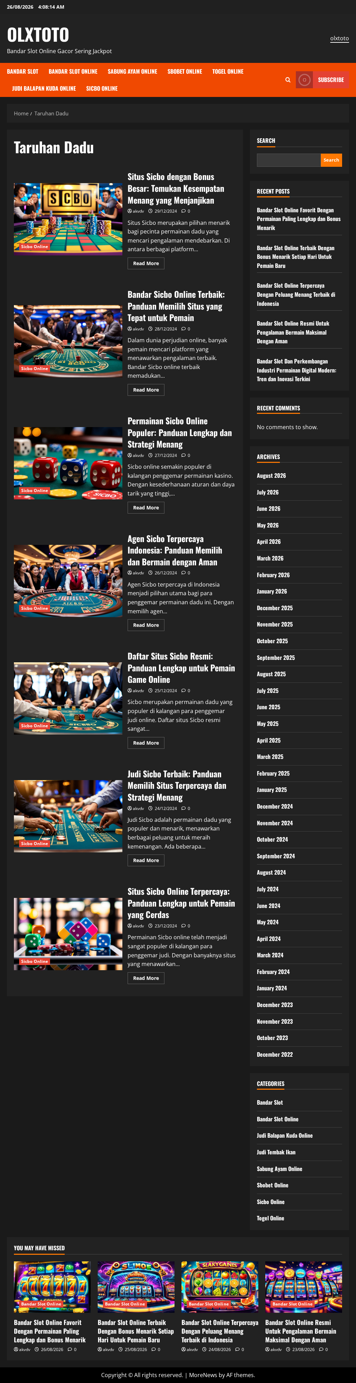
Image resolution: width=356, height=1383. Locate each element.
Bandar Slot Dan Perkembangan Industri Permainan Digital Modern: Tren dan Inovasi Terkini (296, 370)
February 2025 (273, 773)
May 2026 (268, 525)
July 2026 (268, 492)
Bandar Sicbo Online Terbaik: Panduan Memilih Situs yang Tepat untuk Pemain (68, 341)
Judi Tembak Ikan (276, 1152)
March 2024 (270, 955)
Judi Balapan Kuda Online (44, 88)
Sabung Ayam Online (132, 71)
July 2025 (267, 690)
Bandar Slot (22, 71)
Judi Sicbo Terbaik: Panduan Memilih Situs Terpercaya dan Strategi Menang (68, 816)
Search (266, 141)
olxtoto (339, 38)
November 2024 (275, 823)
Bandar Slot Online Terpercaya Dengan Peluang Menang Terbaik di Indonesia (296, 294)
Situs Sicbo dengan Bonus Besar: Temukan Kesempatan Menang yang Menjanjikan (68, 219)
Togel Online (227, 71)
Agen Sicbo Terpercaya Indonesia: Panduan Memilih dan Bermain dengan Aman (68, 581)
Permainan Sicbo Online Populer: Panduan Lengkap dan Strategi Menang (68, 463)
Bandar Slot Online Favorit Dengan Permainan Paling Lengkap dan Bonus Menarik (299, 219)
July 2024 (267, 889)
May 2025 (267, 723)
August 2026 (271, 475)
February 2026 (273, 575)
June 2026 (269, 508)
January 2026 (272, 591)
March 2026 (270, 558)
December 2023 (275, 1004)
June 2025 (268, 707)
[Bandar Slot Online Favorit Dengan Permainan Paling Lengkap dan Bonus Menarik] (52, 1286)
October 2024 (272, 839)
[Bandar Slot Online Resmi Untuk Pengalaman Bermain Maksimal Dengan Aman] (303, 1286)
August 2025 (271, 674)
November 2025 (275, 624)
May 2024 (267, 922)
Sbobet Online (185, 71)
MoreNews (203, 1375)
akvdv (138, 211)
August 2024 (271, 872)
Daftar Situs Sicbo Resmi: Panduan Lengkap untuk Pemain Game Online (68, 698)
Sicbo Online (102, 88)
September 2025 (276, 657)
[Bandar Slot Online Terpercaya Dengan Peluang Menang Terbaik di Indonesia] (219, 1286)
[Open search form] (288, 80)
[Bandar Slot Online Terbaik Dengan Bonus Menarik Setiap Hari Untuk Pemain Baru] (136, 1286)
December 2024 (275, 806)
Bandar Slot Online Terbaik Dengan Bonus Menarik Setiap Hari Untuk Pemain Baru (295, 257)
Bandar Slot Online (73, 71)
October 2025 (272, 641)
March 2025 (270, 756)
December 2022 (275, 1054)
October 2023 (272, 1037)
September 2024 (276, 856)
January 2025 (272, 789)
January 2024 (272, 988)
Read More (148, 264)
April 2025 (269, 740)
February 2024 (273, 971)
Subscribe (331, 79)
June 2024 (268, 905)
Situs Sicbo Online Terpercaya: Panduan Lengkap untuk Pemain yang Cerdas (68, 934)
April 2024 (269, 938)
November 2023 (275, 1021)
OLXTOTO (38, 34)
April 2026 (269, 541)
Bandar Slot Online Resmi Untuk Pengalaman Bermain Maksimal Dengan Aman (293, 332)
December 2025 (275, 608)
